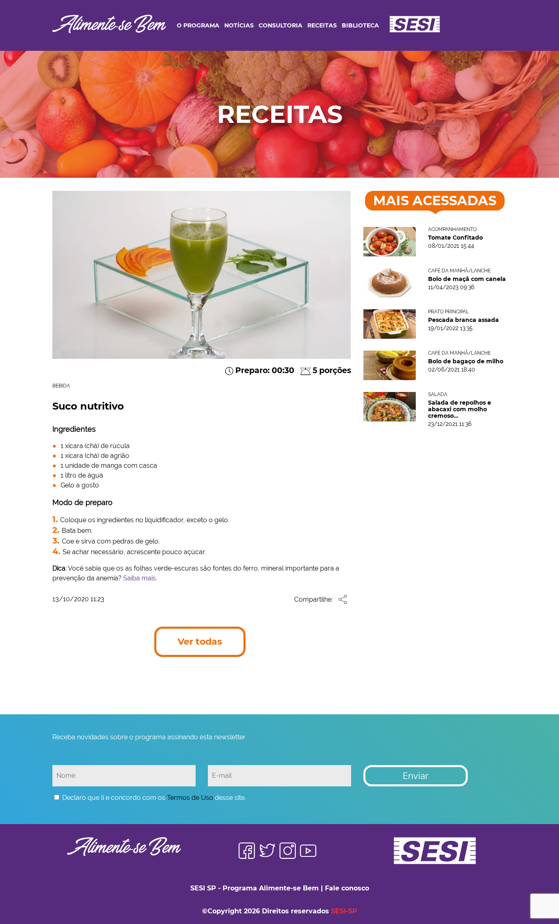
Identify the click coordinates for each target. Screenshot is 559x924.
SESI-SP (344, 911)
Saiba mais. (140, 578)
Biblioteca (360, 25)
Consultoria (280, 25)
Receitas (322, 25)
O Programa (198, 25)
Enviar (415, 775)
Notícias (239, 25)
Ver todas (200, 641)
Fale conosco (347, 888)
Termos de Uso (190, 798)
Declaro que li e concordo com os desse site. (154, 798)
